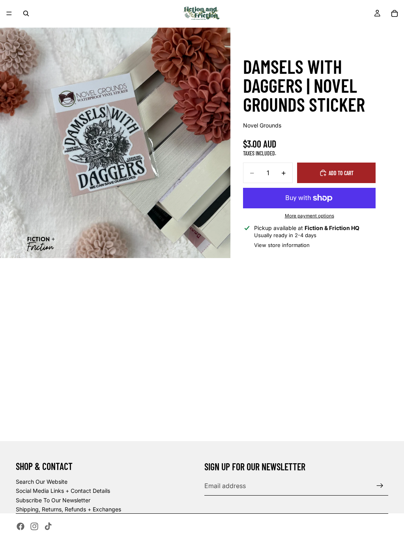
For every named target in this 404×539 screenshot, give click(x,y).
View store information (282, 245)
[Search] (26, 13)
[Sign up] (380, 485)
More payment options (309, 216)
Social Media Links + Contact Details (63, 490)
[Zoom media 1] (115, 143)
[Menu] (9, 13)
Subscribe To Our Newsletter (53, 500)
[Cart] (394, 13)
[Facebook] (20, 526)
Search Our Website (41, 481)
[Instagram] (34, 526)
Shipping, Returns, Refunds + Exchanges (68, 509)
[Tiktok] (48, 526)
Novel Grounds (262, 125)
